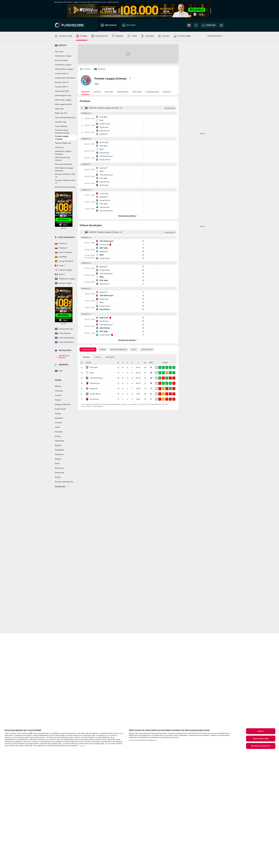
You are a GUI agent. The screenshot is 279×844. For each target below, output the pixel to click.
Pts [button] (151, 363)
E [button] (127, 363)
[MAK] (87, 372)
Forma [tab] (102, 350)
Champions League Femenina (63, 152)
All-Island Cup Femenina (65, 187)
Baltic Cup (59, 109)
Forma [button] (165, 363)
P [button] (132, 363)
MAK (92, 373)
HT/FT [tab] (133, 350)
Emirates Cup (60, 122)
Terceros (82, 746)
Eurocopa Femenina (63, 164)
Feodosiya (94, 399)
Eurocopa (59, 51)
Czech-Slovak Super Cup (65, 117)
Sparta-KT (94, 388)
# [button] (81, 363)
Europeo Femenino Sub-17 (65, 181)
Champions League (63, 56)
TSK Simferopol (96, 378)
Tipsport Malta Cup (63, 143)
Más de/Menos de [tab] (118, 350)
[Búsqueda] (196, 25)
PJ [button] (118, 363)
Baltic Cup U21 (61, 113)
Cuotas (97, 92)
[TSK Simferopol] (87, 378)
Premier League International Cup (62, 131)
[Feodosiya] (87, 399)
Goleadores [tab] (147, 350)
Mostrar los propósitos (260, 746)
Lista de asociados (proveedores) (142, 740)
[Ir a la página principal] (71, 25)
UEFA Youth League (63, 100)
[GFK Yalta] (87, 367)
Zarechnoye (95, 383)
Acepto (261, 731)
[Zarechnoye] (87, 383)
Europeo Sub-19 (62, 82)
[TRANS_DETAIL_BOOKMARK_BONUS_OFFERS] (189, 25)
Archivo (167, 92)
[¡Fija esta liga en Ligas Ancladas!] (130, 78)
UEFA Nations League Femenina (64, 169)
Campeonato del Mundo (65, 78)
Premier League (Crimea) (62, 137)
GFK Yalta (94, 367)
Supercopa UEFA (62, 91)
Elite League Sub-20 (63, 104)
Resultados (122, 92)
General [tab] (86, 357)
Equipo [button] (88, 363)
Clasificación (152, 92)
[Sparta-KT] (87, 388)
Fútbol (87, 69)
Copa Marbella (61, 126)
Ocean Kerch (95, 394)
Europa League (61, 60)
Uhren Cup (59, 147)
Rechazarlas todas (260, 739)
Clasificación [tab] (88, 350)
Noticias (109, 92)
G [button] (122, 363)
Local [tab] (98, 357)
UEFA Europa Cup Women (62, 158)
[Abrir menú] (221, 25)
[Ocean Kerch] (87, 393)
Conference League (63, 65)
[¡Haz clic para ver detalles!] (128, 118)
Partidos (136, 92)
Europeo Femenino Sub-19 (65, 175)
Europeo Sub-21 (62, 73)
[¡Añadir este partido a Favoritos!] (82, 118)
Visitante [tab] (110, 357)
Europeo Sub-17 (62, 87)
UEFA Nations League (64, 69)
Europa (101, 69)
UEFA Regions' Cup (63, 95)
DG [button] (145, 363)
